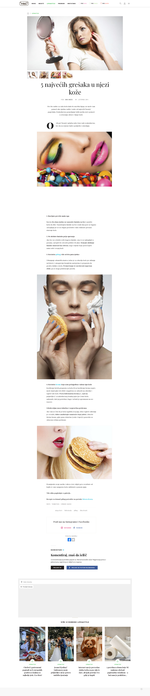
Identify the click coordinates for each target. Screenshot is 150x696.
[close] (141, 689)
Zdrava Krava (87, 499)
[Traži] (120, 3)
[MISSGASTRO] (105, 3)
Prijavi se (57, 567)
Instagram (67, 528)
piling (58, 254)
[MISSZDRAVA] (94, 3)
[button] (129, 3)
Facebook (79, 528)
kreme (58, 385)
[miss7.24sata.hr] (24, 3)
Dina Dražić (69, 99)
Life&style (35, 13)
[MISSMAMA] (83, 3)
